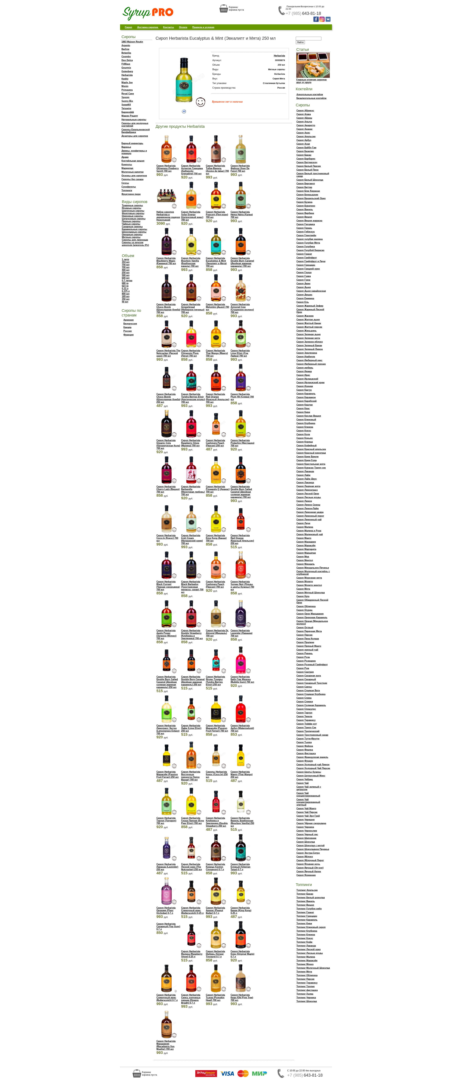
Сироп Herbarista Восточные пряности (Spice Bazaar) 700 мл (190, 775)
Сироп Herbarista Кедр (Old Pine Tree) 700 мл (242, 998)
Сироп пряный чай (307, 649)
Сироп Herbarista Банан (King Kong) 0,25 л (241, 910)
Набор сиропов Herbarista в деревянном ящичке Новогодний (168, 216)
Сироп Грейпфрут (306, 257)
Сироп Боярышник (307, 194)
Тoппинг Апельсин (307, 890)
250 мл (125, 272)
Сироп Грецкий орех (308, 268)
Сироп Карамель (306, 393)
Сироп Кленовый (306, 419)
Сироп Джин (303, 283)
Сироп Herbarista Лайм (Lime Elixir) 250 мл (191, 728)
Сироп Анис (303, 132)
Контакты (168, 27)
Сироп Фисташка (306, 753)
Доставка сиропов (148, 27)
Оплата (183, 27)
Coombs (126, 56)
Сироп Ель (302, 302)
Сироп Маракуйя (306, 545)
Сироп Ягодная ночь (308, 864)
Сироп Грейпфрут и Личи (310, 261)
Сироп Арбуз (303, 140)
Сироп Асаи (303, 144)
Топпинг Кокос (304, 938)
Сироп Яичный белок (308, 871)
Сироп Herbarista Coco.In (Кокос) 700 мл (167, 538)
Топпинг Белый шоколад (310, 897)
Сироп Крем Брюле (307, 456)
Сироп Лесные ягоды (308, 497)
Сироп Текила (304, 716)
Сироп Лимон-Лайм (307, 508)
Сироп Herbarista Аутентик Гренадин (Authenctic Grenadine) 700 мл (192, 169)
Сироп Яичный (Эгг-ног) (309, 867)
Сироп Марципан (306, 553)
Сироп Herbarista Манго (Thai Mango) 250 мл (241, 774)
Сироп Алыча (304, 121)
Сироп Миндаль (305, 564)
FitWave (125, 64)
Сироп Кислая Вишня (308, 416)
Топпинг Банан (304, 894)
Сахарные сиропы (132, 226)
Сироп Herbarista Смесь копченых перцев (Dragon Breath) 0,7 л (190, 999)
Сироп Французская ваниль (312, 757)
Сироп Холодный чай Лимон (312, 764)
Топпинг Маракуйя (306, 960)
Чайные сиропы (131, 224)
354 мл (125, 262)
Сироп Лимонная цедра (309, 512)
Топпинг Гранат (305, 912)
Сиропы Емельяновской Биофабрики (135, 131)
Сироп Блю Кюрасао (308, 191)
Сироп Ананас (304, 129)
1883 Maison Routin (132, 41)
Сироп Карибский (306, 401)
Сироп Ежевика (305, 298)
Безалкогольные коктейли (311, 98)
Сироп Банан (303, 155)
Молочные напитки (132, 172)
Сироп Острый (304, 627)
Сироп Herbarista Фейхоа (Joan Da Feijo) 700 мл (240, 168)
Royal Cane (127, 93)
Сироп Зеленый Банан (309, 345)
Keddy (124, 78)
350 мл (125, 299)
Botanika (126, 53)
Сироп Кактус (304, 390)
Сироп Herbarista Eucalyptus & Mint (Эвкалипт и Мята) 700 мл (216, 262)
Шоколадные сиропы (134, 232)
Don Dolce (127, 60)
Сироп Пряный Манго (308, 646)
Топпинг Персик (305, 979)
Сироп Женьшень (306, 330)
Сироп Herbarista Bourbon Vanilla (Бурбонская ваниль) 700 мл (190, 262)
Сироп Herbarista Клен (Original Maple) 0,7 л (242, 954)
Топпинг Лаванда (306, 945)
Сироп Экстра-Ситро (308, 853)
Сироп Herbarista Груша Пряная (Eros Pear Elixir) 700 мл (192, 821)
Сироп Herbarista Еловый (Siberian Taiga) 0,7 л (240, 867)
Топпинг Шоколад (306, 1001)
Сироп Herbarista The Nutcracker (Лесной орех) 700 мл (168, 353)
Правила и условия (203, 27)
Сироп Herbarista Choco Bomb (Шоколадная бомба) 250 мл (168, 398)
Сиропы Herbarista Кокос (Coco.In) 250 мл (217, 774)
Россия (127, 331)
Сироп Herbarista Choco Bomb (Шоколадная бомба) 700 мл (168, 308)
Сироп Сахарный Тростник (311, 683)
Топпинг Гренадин (306, 916)
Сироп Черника (305, 827)
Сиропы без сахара (132, 179)
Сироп (128, 27)
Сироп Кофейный (306, 445)
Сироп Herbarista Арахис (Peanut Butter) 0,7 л (215, 910)
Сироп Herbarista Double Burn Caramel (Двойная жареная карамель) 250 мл (193, 680)
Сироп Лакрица (305, 482)
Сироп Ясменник (306, 875)
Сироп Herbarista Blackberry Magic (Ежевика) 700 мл (166, 261)
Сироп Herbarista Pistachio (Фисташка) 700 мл (242, 443)
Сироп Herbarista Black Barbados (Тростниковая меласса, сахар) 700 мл (192, 587)
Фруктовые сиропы (133, 213)
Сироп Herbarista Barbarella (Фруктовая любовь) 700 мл (193, 490)
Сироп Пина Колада (307, 638)
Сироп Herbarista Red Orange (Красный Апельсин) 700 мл (217, 398)
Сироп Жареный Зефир (309, 305)
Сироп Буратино (305, 205)
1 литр (125, 259)
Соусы (125, 183)
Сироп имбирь (304, 367)
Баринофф (127, 112)
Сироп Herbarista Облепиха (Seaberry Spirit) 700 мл (167, 168)
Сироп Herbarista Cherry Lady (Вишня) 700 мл (168, 489)
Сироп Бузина (304, 202)
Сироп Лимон (304, 501)
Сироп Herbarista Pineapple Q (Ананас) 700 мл (218, 489)
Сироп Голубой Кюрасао (310, 250)
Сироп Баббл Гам (306, 147)
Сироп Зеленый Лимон (309, 349)
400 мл (125, 270)
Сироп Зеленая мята (308, 338)
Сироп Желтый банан (308, 323)
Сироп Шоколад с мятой (310, 845)
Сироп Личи (303, 523)
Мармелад (127, 168)
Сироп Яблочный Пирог (310, 860)
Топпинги (126, 190)
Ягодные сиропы (131, 208)
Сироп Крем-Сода (306, 460)
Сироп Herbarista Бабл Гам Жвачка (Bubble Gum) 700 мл (242, 679)
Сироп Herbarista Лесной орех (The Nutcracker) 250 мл (191, 867)
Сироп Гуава (303, 276)
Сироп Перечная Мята (309, 631)
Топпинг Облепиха (306, 975)
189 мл (125, 296)
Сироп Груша (303, 272)
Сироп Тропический (307, 731)
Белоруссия (130, 323)
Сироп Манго (303, 538)
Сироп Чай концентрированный (308, 794)
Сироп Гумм (303, 280)
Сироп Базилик (305, 151)
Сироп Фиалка (304, 749)
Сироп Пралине (305, 642)
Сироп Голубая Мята (308, 242)
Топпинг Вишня (305, 905)
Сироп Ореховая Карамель (311, 617)
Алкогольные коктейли (309, 94)
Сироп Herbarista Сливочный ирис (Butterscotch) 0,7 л (167, 998)
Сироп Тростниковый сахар (312, 735)
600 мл (125, 278)
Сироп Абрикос (305, 110)
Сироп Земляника (306, 353)
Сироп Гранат (304, 254)
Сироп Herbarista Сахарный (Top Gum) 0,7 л (168, 926)
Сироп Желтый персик (309, 327)
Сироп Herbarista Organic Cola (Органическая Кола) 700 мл (168, 444)
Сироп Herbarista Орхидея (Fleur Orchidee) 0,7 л (166, 910)
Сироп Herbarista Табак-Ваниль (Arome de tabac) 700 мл (217, 169)
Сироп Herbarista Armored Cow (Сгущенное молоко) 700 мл (242, 308)
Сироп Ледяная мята (308, 486)
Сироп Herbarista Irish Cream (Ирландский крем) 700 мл (192, 539)
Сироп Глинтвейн (306, 235)
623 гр (125, 286)
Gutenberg (127, 71)
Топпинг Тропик (305, 986)
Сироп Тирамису (306, 720)
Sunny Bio (127, 101)
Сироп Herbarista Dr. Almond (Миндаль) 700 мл (217, 633)
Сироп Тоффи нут (306, 723)
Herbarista (127, 75)
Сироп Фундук (304, 761)
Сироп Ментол (304, 560)
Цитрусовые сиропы (133, 218)
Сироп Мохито (304, 581)
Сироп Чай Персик (306, 812)
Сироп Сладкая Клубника (310, 694)
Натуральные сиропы (133, 119)
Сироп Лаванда (305, 471)
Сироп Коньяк (304, 438)
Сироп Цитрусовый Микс (310, 775)
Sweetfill (126, 104)
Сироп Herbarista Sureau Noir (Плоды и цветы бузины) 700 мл (242, 585)
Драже (125, 157)
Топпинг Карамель (306, 919)
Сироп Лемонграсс (307, 490)
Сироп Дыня (303, 287)
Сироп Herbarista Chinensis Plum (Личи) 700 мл (190, 353)
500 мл (125, 275)
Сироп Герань (304, 228)
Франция (128, 334)
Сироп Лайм (303, 475)
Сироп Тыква (304, 742)
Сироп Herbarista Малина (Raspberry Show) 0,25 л (191, 954)
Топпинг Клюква (305, 934)
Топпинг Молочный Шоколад (313, 968)
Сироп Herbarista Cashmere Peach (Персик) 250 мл (215, 443)
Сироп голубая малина (309, 239)
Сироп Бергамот (305, 183)
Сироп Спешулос (306, 709)
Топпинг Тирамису (306, 982)
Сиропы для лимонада (135, 239)
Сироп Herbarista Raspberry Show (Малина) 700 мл (190, 443)
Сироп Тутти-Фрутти (307, 738)
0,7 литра (127, 280)
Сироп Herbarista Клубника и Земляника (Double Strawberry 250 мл (217, 822)
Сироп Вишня (304, 217)
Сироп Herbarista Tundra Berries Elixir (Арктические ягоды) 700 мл (193, 398)
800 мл (125, 293)
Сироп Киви (303, 412)
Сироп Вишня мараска (309, 220)
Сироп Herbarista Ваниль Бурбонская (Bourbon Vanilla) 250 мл (242, 822)
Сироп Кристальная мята (310, 464)
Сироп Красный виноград (311, 453)
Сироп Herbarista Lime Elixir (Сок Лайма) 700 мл (240, 353)
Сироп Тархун (304, 712)
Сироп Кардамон (306, 397)
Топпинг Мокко (305, 964)
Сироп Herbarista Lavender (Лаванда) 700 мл (241, 633)
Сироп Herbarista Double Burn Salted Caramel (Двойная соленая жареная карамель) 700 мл (241, 491)
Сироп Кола (303, 434)
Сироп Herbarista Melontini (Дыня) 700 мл (217, 307)
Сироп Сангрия (305, 672)
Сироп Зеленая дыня (308, 334)
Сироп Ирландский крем (310, 382)
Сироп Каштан (304, 404)
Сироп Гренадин (305, 265)
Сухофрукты (128, 186)
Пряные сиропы (131, 221)
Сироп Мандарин (306, 541)
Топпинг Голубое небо (309, 908)
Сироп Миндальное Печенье (312, 567)
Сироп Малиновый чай (309, 534)
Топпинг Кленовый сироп (311, 927)
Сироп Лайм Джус (306, 478)
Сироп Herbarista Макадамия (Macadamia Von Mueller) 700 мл (166, 1045)
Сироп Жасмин (305, 315)
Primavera (127, 90)
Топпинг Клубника (306, 931)
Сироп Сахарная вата (308, 675)
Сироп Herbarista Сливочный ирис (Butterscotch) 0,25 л (192, 910)
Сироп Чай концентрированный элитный (308, 802)
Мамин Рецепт (129, 115)
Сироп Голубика (305, 246)
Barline (125, 49)
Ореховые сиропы (132, 216)
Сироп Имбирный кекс (309, 360)
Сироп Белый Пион (307, 169)
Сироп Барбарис (305, 158)
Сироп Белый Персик (308, 166)
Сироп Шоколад (305, 841)
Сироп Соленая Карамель (311, 705)
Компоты (126, 164)
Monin (124, 86)
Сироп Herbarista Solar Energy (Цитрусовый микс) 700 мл (192, 216)
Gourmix (126, 67)
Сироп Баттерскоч (306, 162)
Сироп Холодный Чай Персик (313, 768)
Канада (127, 327)
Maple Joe (127, 82)
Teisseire (126, 108)
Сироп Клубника (305, 423)
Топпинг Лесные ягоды (309, 953)
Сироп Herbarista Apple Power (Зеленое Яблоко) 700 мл (166, 634)
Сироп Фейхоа (304, 746)
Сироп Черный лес (307, 834)
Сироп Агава (303, 114)
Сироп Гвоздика (305, 224)
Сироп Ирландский (307, 378)
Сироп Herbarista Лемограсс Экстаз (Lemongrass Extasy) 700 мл (167, 729)
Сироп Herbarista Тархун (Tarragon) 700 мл (166, 821)
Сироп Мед (302, 556)
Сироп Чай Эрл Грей (308, 816)
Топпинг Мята (304, 971)
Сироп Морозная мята (309, 577)
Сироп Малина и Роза (308, 530)
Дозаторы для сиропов (134, 136)
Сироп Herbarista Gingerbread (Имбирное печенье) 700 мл (192, 308)
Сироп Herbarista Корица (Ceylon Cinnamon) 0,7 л (215, 867)
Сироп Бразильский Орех (311, 198)
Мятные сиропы (131, 237)
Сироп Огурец (304, 610)
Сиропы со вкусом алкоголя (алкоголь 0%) (135, 243)
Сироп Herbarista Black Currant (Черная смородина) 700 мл (168, 585)
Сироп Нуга (302, 596)
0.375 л (126, 291)
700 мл (125, 267)
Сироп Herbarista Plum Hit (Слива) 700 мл (242, 397)
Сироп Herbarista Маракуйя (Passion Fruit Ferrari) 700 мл (217, 728)
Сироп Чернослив (306, 830)
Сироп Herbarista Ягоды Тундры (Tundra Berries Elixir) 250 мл (215, 680)
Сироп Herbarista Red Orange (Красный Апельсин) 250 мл (242, 539)
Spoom (125, 97)
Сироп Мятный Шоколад (310, 592)
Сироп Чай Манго (306, 808)
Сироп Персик (304, 635)
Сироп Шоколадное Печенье (312, 849)
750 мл (125, 264)
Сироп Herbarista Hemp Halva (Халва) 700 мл (242, 215)
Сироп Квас (303, 408)
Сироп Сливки (304, 701)
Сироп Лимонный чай (309, 519)
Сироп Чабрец (304, 779)
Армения (128, 320)
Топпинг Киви (304, 923)
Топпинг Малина (305, 956)
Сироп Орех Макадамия (310, 613)
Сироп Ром (302, 668)
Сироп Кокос (303, 430)
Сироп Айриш (304, 118)
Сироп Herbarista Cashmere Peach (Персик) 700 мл (215, 584)
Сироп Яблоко (304, 856)
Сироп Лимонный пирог (310, 516)
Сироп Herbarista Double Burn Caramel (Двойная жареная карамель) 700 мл (242, 262)
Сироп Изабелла (305, 356)
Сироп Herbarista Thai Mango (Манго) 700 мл (217, 353)
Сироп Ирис (303, 375)
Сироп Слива (303, 698)
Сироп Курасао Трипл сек (311, 467)
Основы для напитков (134, 175)
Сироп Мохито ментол (309, 585)
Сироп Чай (302, 783)
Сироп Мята (303, 589)
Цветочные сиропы (133, 210)
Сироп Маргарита (306, 549)
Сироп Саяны (304, 686)
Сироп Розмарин (306, 661)
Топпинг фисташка (307, 990)
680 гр (125, 283)
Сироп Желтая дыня (308, 319)
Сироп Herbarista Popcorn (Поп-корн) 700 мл (217, 215)
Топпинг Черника (306, 997)
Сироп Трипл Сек (306, 727)
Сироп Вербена (305, 213)
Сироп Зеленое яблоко (309, 341)
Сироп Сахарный (306, 679)
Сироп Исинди (304, 386)
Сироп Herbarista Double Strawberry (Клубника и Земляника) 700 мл (192, 634)
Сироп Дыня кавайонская (311, 291)
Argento (125, 45)
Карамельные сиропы (134, 229)
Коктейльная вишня (132, 160)
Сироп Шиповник (306, 838)
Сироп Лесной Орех (307, 493)
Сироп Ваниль (304, 209)
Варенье (126, 147)
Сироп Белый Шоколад (309, 180)
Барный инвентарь (132, 143)
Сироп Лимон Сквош (308, 504)
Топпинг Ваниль (305, 901)
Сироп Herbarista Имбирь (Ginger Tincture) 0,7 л (215, 954)
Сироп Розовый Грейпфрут (312, 664)
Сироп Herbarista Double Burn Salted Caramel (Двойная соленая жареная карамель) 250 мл (167, 682)
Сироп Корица (304, 441)
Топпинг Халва (304, 994)
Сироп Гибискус (305, 231)
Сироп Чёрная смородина (311, 823)
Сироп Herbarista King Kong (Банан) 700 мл (216, 538)
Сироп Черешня (305, 819)
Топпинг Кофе (304, 942)
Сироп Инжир (304, 371)
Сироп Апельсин (306, 136)
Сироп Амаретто (305, 125)
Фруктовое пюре (131, 194)
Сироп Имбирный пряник (311, 364)
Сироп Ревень (304, 653)
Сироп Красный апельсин (311, 449)
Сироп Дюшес (304, 294)
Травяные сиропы (132, 205)
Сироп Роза (303, 657)
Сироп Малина (304, 527)
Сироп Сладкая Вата (308, 690)
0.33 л (125, 288)
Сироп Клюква (304, 427)
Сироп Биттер (304, 187)
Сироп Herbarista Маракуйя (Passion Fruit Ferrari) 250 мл (167, 774)
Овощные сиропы (132, 234)
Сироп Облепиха (306, 606)
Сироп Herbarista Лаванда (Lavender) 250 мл (167, 867)
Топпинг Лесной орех (308, 949)
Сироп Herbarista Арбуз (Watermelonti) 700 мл (242, 728)
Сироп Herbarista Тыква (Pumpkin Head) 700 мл (215, 998)
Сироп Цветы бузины (308, 772)
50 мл (125, 301)
